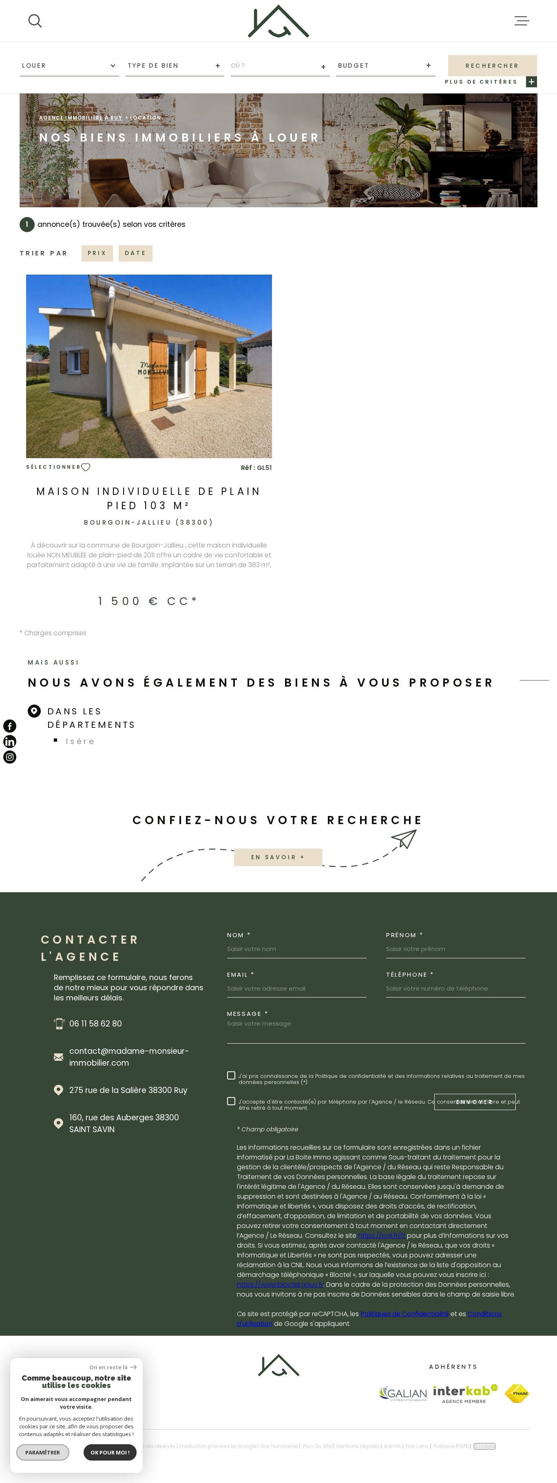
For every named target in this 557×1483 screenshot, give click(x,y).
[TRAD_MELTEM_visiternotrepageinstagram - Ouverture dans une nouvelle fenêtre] (9, 757)
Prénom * (405, 935)
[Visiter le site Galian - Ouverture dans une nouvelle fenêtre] (402, 1393)
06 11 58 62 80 (95, 1023)
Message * (247, 1014)
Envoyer (475, 1101)
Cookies (485, 1446)
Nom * (239, 935)
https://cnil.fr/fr (381, 1235)
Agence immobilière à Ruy (80, 117)
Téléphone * (410, 974)
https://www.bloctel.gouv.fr (280, 1284)
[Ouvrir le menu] (522, 20)
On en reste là (109, 1367)
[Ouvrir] (35, 20)
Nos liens (417, 1446)
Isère (81, 741)
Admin (392, 1446)
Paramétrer (43, 1452)
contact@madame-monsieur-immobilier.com (129, 1057)
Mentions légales (357, 1446)
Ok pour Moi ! (110, 1452)
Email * (241, 974)
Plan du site (317, 1446)
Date (135, 253)
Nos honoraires (279, 1446)
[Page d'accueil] (278, 21)
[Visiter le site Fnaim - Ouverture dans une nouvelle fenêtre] (516, 1393)
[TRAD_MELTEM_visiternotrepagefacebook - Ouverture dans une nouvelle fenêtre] (9, 725)
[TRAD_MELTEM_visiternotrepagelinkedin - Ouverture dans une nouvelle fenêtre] (9, 741)
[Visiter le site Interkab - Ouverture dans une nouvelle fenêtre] (465, 1393)
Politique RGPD (451, 1446)
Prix (97, 253)
